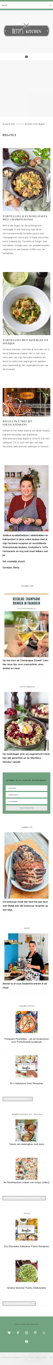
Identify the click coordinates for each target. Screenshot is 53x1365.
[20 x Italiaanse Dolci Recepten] (26, 1067)
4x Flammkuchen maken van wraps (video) (27, 1182)
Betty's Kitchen (26, 30)
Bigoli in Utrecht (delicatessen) (17, 423)
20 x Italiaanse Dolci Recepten (26, 1083)
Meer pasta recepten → (19, 1304)
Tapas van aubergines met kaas (26, 1144)
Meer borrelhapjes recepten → (24, 1198)
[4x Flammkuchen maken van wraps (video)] (26, 1179)
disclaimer (41, 1357)
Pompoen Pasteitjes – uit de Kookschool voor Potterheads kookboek (26, 1040)
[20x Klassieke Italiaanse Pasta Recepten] (26, 1230)
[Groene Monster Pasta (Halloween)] (26, 1271)
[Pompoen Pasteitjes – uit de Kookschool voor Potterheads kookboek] (26, 1022)
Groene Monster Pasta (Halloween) (26, 1287)
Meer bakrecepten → (17, 1099)
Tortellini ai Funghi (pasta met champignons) (25, 218)
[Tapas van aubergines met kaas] (26, 1140)
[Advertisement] (26, 88)
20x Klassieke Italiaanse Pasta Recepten (26, 1246)
